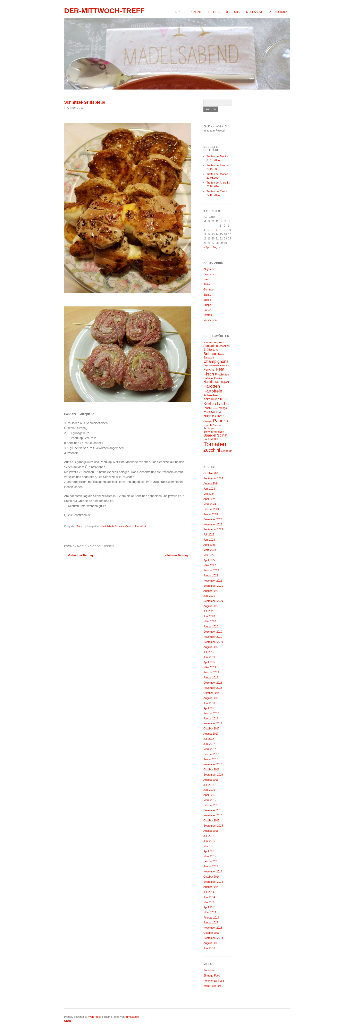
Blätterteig (210, 349)
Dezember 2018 (212, 682)
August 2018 (210, 698)
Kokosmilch (211, 399)
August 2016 (210, 779)
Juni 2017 (209, 743)
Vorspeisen (210, 320)
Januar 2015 (210, 866)
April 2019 (209, 662)
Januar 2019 (210, 677)
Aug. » (216, 247)
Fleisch (80, 526)
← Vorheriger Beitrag (78, 555)
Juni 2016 (209, 789)
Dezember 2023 (212, 519)
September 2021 (213, 585)
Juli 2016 (208, 784)
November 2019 (212, 636)
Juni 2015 (209, 841)
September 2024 (213, 478)
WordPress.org (212, 985)
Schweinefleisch (124, 526)
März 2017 (209, 749)
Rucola (207, 425)
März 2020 (209, 621)
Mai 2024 (208, 493)
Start (179, 12)
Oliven (219, 416)
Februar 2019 (211, 672)
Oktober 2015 (211, 820)
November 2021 (212, 580)
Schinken (209, 428)
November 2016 (212, 764)
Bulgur (221, 354)
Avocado (209, 345)
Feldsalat (224, 365)
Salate (207, 294)
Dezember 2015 (212, 810)
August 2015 (210, 830)
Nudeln (208, 416)
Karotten (211, 386)
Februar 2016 (211, 805)
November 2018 (212, 687)
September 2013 (213, 937)
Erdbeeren (214, 365)
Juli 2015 (208, 835)
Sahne (217, 425)
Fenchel (209, 369)
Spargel (209, 435)
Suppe (207, 304)
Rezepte (196, 12)
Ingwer (225, 382)
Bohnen (210, 354)
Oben (67, 1020)
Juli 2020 (208, 611)
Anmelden (209, 970)
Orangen (207, 421)
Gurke (218, 378)
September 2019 (213, 641)
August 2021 (210, 590)
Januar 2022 (210, 575)
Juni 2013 (209, 948)
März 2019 (209, 667)
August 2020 (210, 606)
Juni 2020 (209, 616)
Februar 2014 (211, 917)
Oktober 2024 (211, 473)
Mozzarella (212, 411)
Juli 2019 (208, 652)
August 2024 (210, 483)
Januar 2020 (210, 626)
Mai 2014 (208, 902)
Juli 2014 (208, 892)
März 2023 (209, 549)
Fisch (206, 279)
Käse (224, 399)
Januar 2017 (210, 759)
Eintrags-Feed (211, 975)
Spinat (222, 435)
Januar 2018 (210, 718)
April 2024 (209, 498)
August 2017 (210, 733)
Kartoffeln (212, 391)
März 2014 (209, 912)
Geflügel (208, 378)
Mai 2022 (208, 555)
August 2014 (210, 886)
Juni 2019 (209, 657)
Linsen (214, 408)
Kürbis (209, 403)
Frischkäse (222, 374)
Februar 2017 (211, 754)
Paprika (220, 420)
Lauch (207, 408)
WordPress (94, 1016)
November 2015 (212, 815)
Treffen (214, 12)
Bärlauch (208, 357)
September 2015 (213, 825)
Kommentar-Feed (213, 980)
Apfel (205, 342)
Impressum (253, 12)
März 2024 (209, 504)
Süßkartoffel (210, 439)
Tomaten (214, 444)
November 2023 (212, 524)
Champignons (215, 361)
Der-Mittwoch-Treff (104, 11)
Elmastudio (132, 1016)
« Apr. (206, 247)
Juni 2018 (209, 703)
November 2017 (212, 723)
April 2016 (209, 794)
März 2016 (209, 800)
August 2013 (210, 943)
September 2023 (213, 529)
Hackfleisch (107, 526)
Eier (205, 365)
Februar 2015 (211, 861)
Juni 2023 (209, 539)
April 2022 (209, 560)
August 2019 (210, 647)
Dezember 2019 (212, 631)
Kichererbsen (211, 395)
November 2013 (212, 927)
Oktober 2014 (211, 876)
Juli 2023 (208, 534)
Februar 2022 (211, 570)
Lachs (223, 403)
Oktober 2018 (211, 692)
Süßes (207, 310)
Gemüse (208, 289)
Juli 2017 (208, 738)
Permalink (140, 526)
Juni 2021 (209, 595)
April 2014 (209, 907)
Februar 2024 (211, 509)
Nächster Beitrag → (178, 555)
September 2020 (213, 600)
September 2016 (213, 774)
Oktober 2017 (211, 728)
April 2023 (209, 544)
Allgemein (209, 269)
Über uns (233, 12)
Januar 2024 (210, 514)
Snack (207, 299)
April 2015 (209, 851)
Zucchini (211, 450)
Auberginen (216, 342)
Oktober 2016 (211, 769)
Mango (223, 408)
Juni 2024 (209, 488)
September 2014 (213, 881)
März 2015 (209, 856)
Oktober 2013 (211, 932)
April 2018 (209, 708)
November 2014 (212, 871)
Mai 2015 (208, 846)
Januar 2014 (210, 922)
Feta (220, 369)
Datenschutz (277, 12)
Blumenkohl (223, 346)
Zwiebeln (227, 450)
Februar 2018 (211, 713)
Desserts (208, 274)
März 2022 (209, 565)
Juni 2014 (209, 897)
